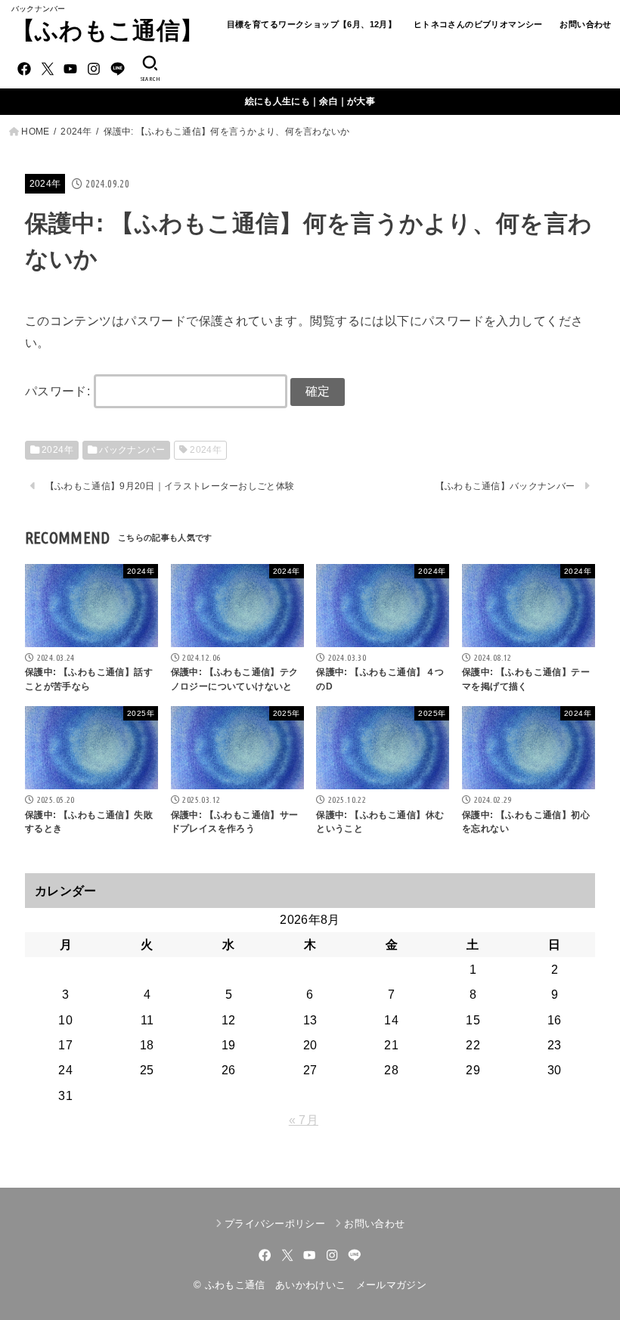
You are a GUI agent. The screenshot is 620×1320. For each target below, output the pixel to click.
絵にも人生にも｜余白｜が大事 (310, 101)
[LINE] (117, 69)
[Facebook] (24, 69)
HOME (35, 131)
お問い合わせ (585, 24)
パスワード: (59, 391)
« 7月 (303, 1119)
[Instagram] (94, 69)
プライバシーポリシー (275, 1223)
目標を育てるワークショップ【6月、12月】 (312, 24)
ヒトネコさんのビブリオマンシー (478, 24)
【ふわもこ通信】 (107, 30)
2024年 (75, 131)
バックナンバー (132, 450)
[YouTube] (70, 69)
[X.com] (47, 69)
